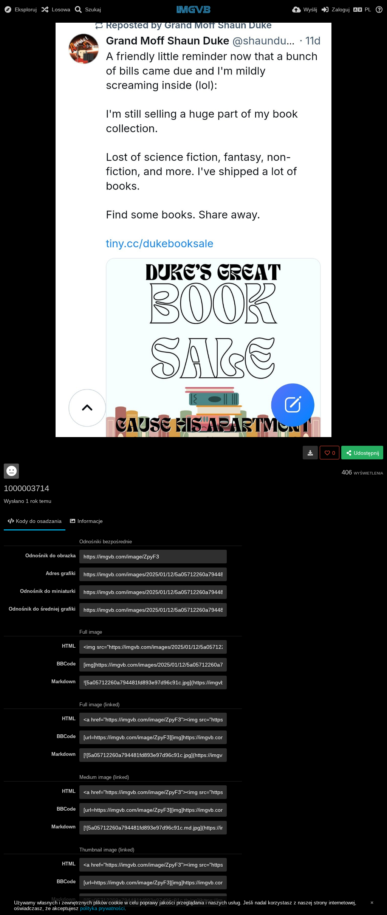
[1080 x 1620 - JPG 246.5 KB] (310, 452)
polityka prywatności (102, 908)
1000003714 (26, 488)
